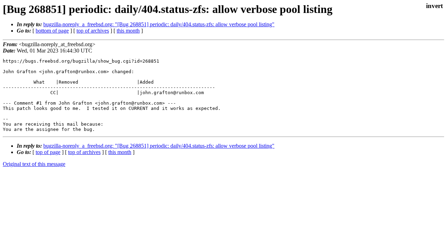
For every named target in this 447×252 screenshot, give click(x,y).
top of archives (92, 31)
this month (128, 31)
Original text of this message (34, 164)
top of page (48, 152)
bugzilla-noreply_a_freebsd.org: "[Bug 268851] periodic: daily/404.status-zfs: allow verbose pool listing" (158, 24)
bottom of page (52, 31)
